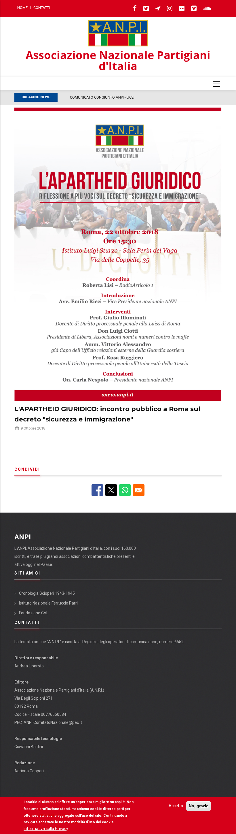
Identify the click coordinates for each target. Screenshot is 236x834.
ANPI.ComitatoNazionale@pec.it (53, 722)
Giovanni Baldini (28, 746)
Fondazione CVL (33, 613)
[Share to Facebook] (97, 490)
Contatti (41, 7)
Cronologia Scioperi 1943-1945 (47, 593)
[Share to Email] (138, 490)
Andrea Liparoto (29, 666)
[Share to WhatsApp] (125, 490)
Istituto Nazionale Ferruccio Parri (48, 603)
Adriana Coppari (29, 771)
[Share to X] (111, 490)
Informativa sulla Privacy (46, 828)
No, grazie (198, 805)
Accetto (176, 805)
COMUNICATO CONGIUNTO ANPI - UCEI (92, 97)
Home (22, 7)
